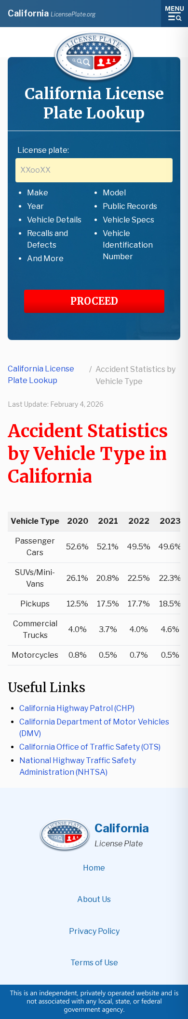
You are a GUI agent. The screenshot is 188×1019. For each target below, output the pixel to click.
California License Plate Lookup (41, 374)
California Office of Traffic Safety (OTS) (90, 747)
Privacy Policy (94, 931)
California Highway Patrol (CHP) (76, 708)
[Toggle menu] (174, 13)
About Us (94, 899)
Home (94, 867)
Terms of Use (94, 962)
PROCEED (94, 301)
